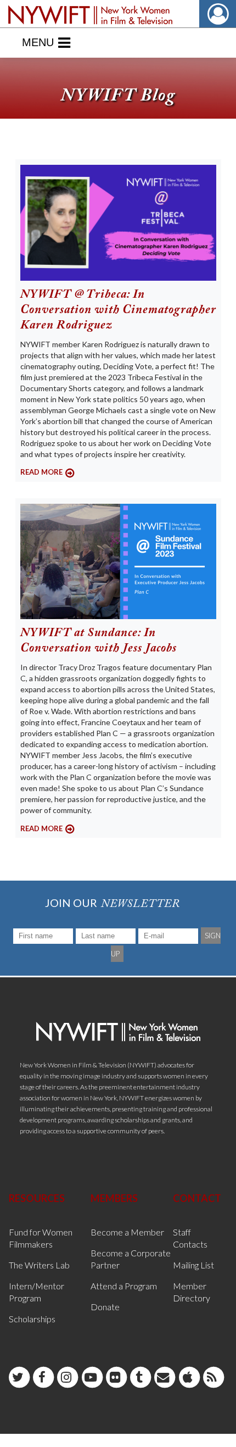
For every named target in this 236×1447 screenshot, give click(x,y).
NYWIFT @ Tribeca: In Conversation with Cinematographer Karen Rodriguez (118, 310)
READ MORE (41, 472)
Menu (38, 42)
